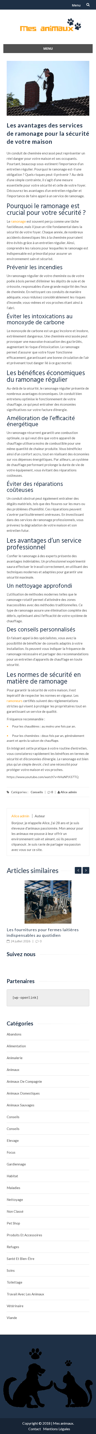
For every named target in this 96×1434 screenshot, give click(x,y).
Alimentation (16, 1046)
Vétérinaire (15, 1306)
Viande (12, 1318)
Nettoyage (15, 1200)
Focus (11, 1152)
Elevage (13, 1140)
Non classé (15, 1211)
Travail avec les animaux (25, 1294)
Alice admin (68, 792)
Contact (34, 1429)
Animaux (13, 1070)
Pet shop (13, 1223)
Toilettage (14, 1282)
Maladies (13, 1188)
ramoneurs (15, 701)
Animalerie (15, 1058)
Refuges (13, 1247)
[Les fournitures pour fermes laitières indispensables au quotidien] (48, 902)
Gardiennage (16, 1164)
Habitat (12, 1176)
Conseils (37, 792)
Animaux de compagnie (24, 1081)
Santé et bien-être (20, 1259)
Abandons (14, 1034)
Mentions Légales (56, 1429)
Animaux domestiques (23, 1093)
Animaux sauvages (20, 1105)
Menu (76, 5)
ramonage (18, 221)
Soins (11, 1270)
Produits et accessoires (24, 1235)
